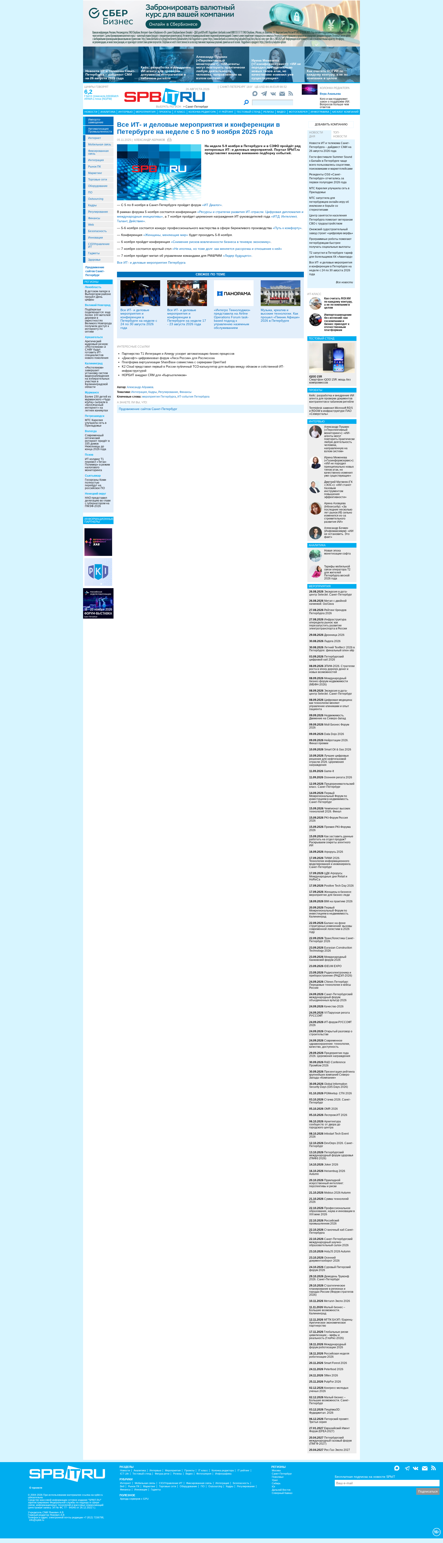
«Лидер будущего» (237, 255)
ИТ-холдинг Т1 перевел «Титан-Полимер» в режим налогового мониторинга (97, 464)
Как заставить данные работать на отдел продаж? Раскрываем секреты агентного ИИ (331, 841)
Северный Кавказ (282, 1493)
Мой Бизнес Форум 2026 (329, 726)
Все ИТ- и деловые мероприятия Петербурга (151, 262)
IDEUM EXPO (332, 966)
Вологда (91, 431)
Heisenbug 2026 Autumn (327, 1172)
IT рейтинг (226, 111)
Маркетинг (95, 173)
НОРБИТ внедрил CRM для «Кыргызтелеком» (154, 375)
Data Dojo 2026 (334, 734)
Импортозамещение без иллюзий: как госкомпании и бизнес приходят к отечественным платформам (338, 322)
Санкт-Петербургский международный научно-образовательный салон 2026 (331, 1242)
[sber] (221, 23)
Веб (122, 1486)
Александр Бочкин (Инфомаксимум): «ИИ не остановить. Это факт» (338, 532)
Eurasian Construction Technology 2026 (330, 949)
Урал (275, 1480)
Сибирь (276, 1483)
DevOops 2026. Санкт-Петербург (331, 1145)
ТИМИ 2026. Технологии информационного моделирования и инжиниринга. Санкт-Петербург (330, 862)
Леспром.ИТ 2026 (335, 1115)
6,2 (88, 91)
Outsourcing (95, 199)
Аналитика (107, 111)
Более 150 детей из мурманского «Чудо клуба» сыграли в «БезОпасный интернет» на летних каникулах (98, 403)
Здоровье (94, 259)
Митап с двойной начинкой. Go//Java (328, 602)
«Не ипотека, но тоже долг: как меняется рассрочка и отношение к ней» (227, 249)
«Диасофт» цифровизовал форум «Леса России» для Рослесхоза (168, 358)
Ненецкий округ (95, 493)
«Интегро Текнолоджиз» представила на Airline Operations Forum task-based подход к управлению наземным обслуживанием (232, 319)
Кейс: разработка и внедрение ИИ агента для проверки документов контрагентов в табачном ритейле (166, 72)
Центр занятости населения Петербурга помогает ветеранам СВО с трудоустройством (331, 219)
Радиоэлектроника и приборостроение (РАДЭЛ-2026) (330, 974)
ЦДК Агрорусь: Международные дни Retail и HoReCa (328, 876)
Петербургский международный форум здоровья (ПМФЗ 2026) (331, 1155)
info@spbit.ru (36, 1520)
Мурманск (92, 392)
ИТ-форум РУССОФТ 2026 (330, 1024)
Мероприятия (146, 111)
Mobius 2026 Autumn (337, 1192)
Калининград (94, 363)
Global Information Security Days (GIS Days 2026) (328, 1085)
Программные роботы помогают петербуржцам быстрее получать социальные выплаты (330, 242)
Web (91, 224)
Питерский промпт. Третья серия (329, 1420)
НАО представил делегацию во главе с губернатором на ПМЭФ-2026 (98, 502)
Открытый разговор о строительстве (330, 1033)
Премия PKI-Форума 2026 (330, 828)
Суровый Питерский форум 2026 (330, 1269)
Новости (90, 111)
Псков (89, 454)
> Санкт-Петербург (195, 106)
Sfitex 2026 (331, 1375)
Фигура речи (162, 1473)
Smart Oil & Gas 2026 (337, 749)
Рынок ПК (94, 166)
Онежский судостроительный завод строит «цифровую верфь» (331, 231)
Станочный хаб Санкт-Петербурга (331, 1231)
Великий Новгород (98, 305)
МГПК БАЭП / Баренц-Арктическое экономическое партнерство (331, 1322)
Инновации (95, 237)
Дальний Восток (281, 1490)
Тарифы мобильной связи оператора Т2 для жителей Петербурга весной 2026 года (337, 572)
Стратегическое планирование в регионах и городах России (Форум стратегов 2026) (331, 1290)
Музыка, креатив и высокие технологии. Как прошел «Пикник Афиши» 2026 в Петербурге (280, 315)
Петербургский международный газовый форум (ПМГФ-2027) (330, 1440)
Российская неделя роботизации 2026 (329, 1355)
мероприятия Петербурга (159, 396)
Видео (281, 111)
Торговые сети (97, 179)
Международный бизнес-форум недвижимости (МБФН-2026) (328, 681)
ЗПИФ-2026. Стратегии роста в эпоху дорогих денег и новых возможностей (332, 669)
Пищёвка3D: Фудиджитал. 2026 (324, 1411)
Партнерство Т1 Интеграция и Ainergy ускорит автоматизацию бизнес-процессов (178, 353)
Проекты (165, 111)
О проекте (35, 1488)
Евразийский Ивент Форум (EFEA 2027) (329, 1430)
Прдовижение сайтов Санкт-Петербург (148, 409)
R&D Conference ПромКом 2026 (327, 1064)
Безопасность (97, 231)
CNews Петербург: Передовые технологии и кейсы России (330, 984)
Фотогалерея (298, 111)
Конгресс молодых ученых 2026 (328, 1389)
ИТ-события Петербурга (193, 396)
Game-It (329, 771)
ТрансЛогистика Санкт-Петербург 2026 (331, 940)
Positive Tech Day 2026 (339, 885)
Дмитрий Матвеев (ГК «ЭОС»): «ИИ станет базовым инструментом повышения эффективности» (338, 489)
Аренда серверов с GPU (134, 1499)
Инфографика (320, 111)
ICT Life (124, 1473)
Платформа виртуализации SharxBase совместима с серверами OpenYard (174, 362)
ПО (90, 192)
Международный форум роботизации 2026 (327, 1346)
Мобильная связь (99, 144)
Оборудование (98, 186)
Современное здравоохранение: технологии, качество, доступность (329, 1043)
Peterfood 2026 (333, 1369)
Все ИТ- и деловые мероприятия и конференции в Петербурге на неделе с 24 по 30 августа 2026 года (138, 319)
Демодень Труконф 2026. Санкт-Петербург (329, 1278)
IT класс (180, 111)
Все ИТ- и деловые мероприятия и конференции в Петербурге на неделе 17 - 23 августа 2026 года (186, 317)
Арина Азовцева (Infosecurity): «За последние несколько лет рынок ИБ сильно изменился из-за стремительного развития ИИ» (338, 512)
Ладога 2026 (332, 641)
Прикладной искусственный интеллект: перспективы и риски (326, 1183)
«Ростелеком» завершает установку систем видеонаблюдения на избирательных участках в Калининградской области (97, 377)
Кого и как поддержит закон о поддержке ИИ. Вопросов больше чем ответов (335, 103)
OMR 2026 (331, 1108)
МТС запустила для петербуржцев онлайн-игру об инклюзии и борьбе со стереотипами (329, 203)
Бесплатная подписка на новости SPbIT (365, 1476)
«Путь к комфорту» (287, 228)
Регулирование (98, 211)
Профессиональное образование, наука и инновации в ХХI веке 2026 (332, 1211)
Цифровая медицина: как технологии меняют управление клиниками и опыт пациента (331, 704)
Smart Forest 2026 (335, 1363)
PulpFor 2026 (332, 1381)
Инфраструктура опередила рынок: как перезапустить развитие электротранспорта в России (328, 624)
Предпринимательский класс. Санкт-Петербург (331, 785)
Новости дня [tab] (316, 134)
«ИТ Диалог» (212, 205)
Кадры (92, 205)
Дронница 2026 (334, 635)
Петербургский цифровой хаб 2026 (326, 658)
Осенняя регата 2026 (338, 777)
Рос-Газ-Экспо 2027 (337, 1450)
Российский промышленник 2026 (324, 1222)
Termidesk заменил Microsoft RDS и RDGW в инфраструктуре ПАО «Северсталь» (331, 411)
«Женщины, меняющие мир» (165, 235)
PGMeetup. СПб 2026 (338, 1093)
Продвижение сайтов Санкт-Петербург (95, 271)
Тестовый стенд (248, 111)
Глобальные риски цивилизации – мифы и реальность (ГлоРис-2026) (328, 1334)
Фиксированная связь (98, 152)
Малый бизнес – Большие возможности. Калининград (327, 1310)
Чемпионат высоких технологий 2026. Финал (329, 810)
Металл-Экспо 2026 (337, 1301)
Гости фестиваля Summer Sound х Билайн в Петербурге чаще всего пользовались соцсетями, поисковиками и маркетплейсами (331, 162)
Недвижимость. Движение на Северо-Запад (327, 717)
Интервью (125, 111)
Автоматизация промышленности (100, 130)
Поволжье (278, 1477)
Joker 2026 (331, 1164)
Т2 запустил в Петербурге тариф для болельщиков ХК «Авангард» (331, 254)
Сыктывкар (93, 475)
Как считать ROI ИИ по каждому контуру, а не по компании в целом (327, 74)
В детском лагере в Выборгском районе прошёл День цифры (98, 295)
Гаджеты (94, 253)
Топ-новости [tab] (340, 134)
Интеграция (96, 160)
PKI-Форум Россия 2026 (328, 819)
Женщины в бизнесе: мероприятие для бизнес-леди (330, 893)
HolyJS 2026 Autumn (337, 1251)
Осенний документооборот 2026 (324, 1259)
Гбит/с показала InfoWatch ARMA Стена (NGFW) (101, 97)
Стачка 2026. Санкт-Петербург (330, 1101)
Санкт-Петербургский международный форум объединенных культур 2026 (331, 997)
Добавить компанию (331, 124)
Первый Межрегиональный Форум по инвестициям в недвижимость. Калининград (329, 912)
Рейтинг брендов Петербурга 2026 (327, 611)
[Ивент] (98, 542)
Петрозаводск (94, 416)
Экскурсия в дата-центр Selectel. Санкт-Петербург (330, 593)
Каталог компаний (345, 111)
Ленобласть (93, 287)
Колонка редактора (335, 88)
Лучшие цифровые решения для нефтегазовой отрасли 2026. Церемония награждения (329, 760)
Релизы (268, 111)
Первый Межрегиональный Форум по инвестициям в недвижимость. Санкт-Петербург (329, 797)
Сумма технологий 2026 (329, 1200)
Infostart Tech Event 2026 (329, 1135)
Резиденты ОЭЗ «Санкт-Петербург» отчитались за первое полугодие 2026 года (328, 178)
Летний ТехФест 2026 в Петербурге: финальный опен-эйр (332, 649)
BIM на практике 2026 (338, 901)
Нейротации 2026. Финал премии (328, 742)
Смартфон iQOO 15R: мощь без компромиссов (330, 379)
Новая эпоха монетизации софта (337, 552)
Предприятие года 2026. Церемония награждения (329, 1054)
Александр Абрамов (149, 140)
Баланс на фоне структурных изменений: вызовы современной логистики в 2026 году (330, 927)
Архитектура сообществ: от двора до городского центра (325, 1124)
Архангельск (94, 337)
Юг (273, 1486)
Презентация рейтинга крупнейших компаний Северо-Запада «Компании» (332, 1074)
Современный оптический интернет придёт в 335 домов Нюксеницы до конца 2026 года (97, 442)
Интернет (94, 138)
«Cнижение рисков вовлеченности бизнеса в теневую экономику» (221, 242)
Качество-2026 (334, 1006)
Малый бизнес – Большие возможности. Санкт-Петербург (329, 1400)
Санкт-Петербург (282, 1473)
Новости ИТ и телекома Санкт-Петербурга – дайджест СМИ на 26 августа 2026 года (110, 74)
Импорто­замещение (95, 121)
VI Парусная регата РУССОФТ (329, 1014)
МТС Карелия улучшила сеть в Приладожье (95, 423)
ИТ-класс (314, 294)
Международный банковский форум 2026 (327, 958)
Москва (276, 1470)
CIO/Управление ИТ (99, 245)
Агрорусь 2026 (333, 851)
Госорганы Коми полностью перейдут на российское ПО (95, 484)
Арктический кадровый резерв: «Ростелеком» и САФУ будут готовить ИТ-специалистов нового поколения (96, 350)
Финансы (94, 218)
